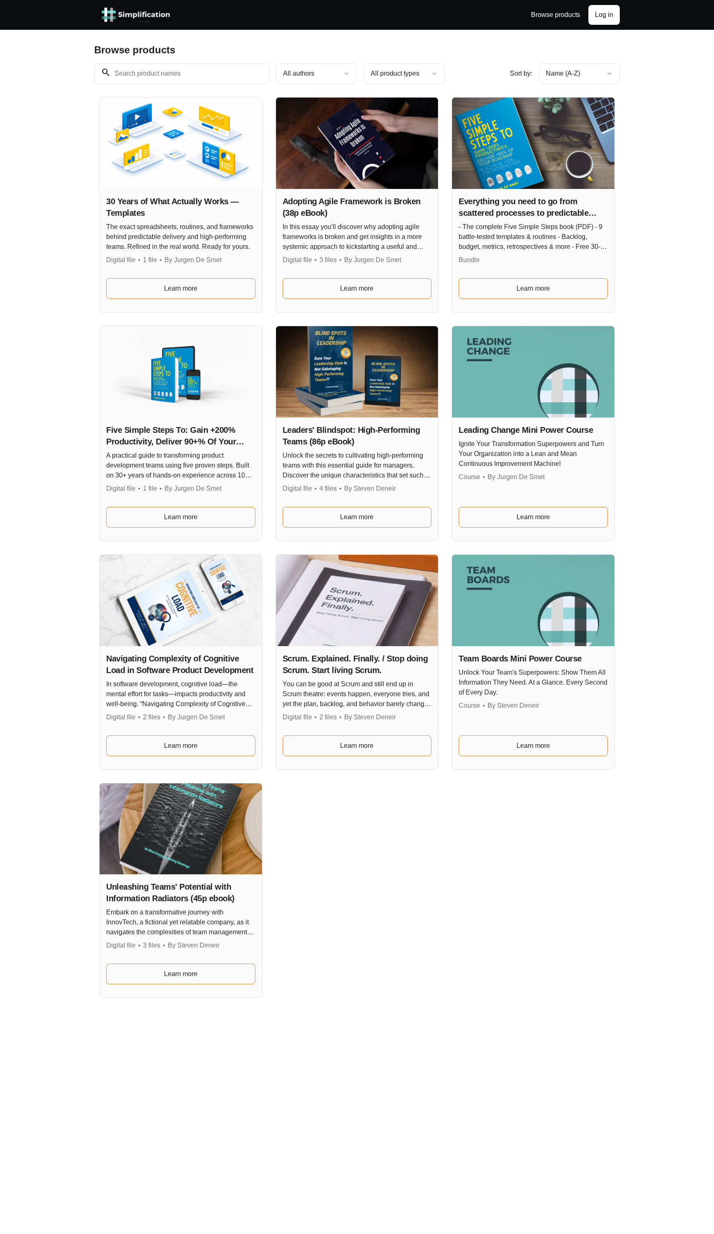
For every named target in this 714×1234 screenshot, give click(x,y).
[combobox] (316, 73)
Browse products (555, 14)
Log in (604, 14)
